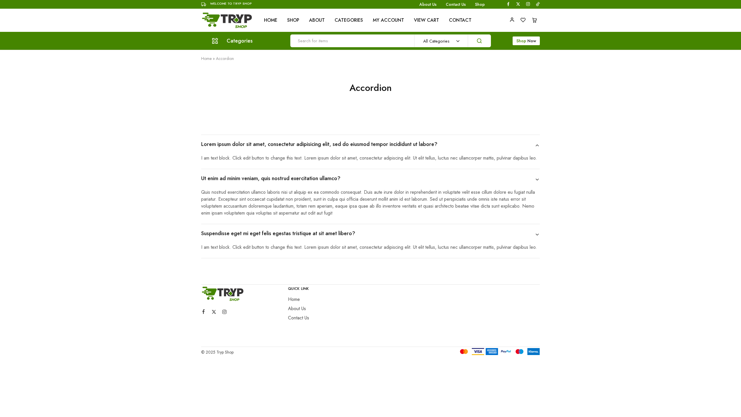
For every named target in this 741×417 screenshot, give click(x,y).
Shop (480, 4)
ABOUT (317, 20)
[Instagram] (224, 312)
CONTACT (460, 20)
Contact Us (456, 4)
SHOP (293, 20)
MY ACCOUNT (388, 20)
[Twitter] (214, 312)
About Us (427, 4)
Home (206, 58)
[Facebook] (203, 312)
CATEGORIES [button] (349, 20)
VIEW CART (426, 20)
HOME (270, 20)
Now (526, 41)
